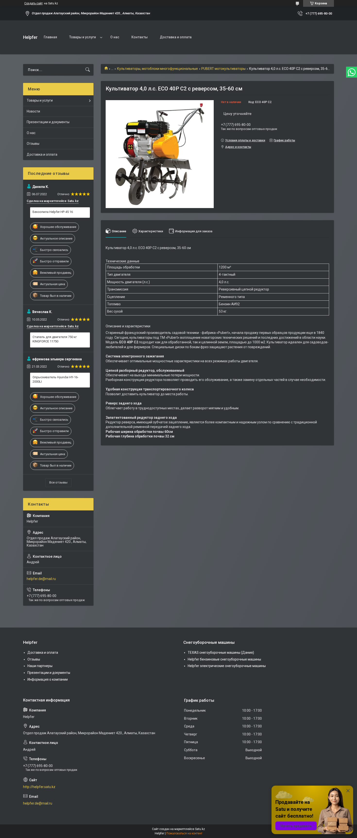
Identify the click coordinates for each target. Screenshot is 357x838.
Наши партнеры (39, 666)
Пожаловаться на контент (184, 833)
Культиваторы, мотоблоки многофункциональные (157, 69)
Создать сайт (33, 3)
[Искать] (88, 70)
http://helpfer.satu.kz (39, 787)
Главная (50, 37)
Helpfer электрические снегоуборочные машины (227, 666)
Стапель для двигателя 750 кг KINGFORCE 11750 (55, 339)
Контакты (139, 37)
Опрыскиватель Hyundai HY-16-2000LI (55, 379)
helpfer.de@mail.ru (41, 579)
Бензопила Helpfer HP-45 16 (53, 212)
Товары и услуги (82, 37)
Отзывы (33, 143)
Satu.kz (200, 829)
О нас (114, 37)
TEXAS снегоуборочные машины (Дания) (221, 652)
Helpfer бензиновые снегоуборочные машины (224, 659)
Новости (33, 111)
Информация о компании (47, 679)
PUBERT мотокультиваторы (223, 69)
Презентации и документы (48, 122)
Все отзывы (58, 482)
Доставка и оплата (176, 37)
